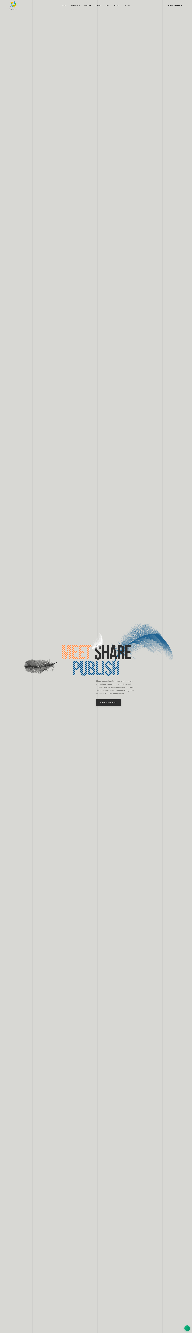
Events (127, 5)
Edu (107, 5)
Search (87, 5)
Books (98, 5)
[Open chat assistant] (187, 1328)
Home (64, 5)
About (116, 5)
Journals (75, 5)
